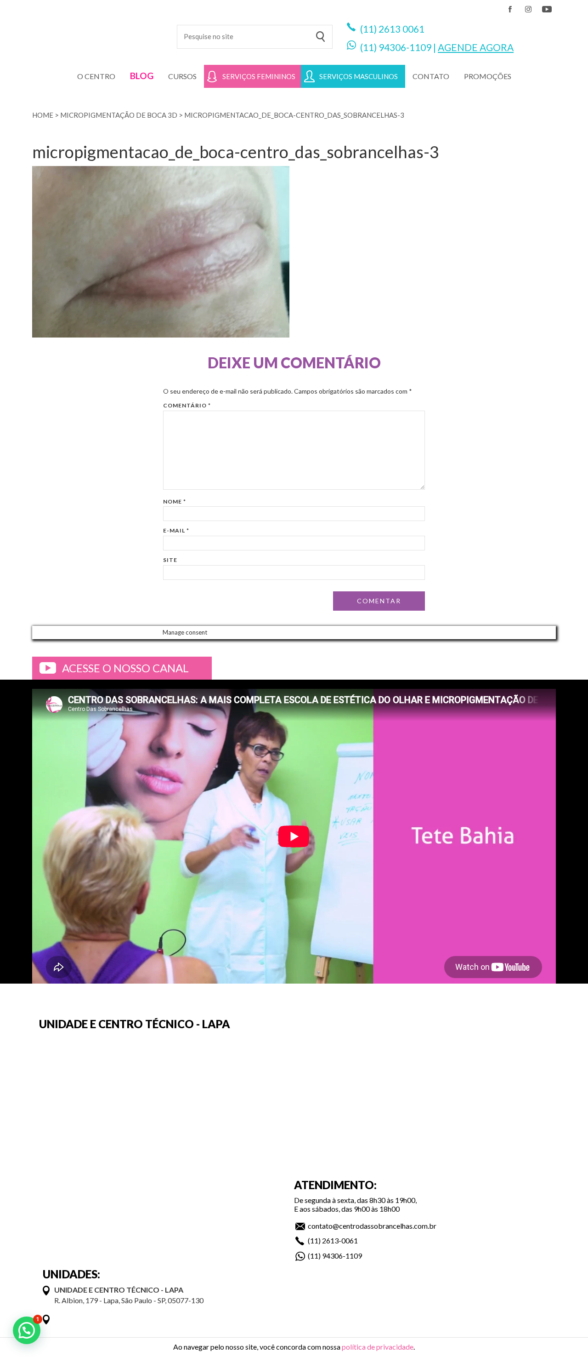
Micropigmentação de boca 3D (118, 115)
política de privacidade (377, 1346)
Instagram (528, 9)
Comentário (187, 405)
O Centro (96, 76)
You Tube (547, 9)
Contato (431, 76)
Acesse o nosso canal (125, 668)
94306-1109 (405, 47)
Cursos (182, 76)
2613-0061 (340, 1240)
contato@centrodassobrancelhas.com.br (372, 1225)
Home (42, 115)
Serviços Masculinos (358, 76)
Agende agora (476, 47)
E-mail (176, 530)
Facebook (510, 9)
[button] (26, 1330)
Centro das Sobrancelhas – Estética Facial (97, 32)
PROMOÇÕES (487, 76)
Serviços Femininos (258, 76)
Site (170, 559)
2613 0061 (401, 28)
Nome (174, 501)
